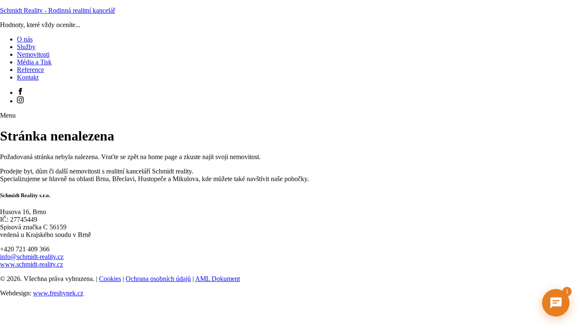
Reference (30, 69)
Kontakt (28, 77)
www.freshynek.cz (58, 293)
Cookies (110, 278)
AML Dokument (217, 278)
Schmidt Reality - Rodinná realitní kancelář (57, 10)
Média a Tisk (34, 62)
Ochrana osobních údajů (158, 278)
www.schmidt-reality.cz (31, 264)
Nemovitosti (33, 54)
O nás (25, 39)
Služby (26, 46)
